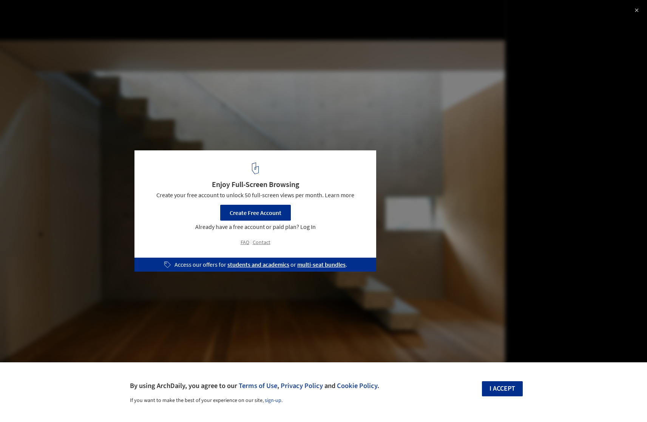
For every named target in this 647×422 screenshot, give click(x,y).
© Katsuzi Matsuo (29, 26)
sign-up (273, 400)
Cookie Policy (357, 386)
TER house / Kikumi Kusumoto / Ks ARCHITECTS (97, 13)
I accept (502, 388)
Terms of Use (258, 386)
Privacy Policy (302, 386)
